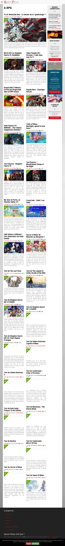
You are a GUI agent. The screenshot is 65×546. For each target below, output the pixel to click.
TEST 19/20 (7, 412)
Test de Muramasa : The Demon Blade (35, 408)
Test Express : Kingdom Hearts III (13, 165)
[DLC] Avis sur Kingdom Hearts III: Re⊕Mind (13, 54)
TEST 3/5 (6, 94)
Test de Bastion (10, 441)
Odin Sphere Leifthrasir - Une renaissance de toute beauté (13, 236)
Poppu (39, 477)
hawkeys (40, 445)
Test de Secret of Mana (13, 467)
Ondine (15, 204)
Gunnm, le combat (53, 21)
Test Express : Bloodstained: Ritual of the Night (35, 164)
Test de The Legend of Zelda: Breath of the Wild (35, 272)
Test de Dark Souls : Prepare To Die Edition (12, 409)
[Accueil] (11, 2)
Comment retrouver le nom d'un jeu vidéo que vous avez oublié (55, 16)
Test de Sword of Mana (35, 475)
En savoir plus (35, 543)
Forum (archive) (9, 530)
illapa (16, 443)
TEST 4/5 (6, 17)
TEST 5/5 (6, 132)
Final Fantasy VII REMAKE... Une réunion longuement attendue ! (12, 128)
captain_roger (41, 346)
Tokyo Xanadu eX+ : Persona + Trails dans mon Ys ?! (34, 55)
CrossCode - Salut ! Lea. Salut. (35, 201)
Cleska (17, 377)
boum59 (39, 411)
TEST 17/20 (7, 377)
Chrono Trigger (7, 538)
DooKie (58, 28)
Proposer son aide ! (55, 92)
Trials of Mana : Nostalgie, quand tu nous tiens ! (35, 126)
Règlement (7, 520)
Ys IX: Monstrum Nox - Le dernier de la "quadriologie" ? (25, 14)
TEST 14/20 (29, 346)
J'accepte (29, 543)
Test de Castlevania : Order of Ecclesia (34, 372)
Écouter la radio (54, 117)
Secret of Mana (53, 536)
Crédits (7, 523)
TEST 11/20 (29, 445)
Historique (7, 517)
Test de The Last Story (12, 271)
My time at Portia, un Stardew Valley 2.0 (12, 201)
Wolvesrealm (18, 273)
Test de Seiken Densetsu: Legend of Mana (36, 342)
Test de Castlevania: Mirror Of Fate (34, 442)
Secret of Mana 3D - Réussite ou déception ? (35, 236)
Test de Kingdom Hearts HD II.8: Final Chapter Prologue (13, 338)
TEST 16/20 (29, 375)
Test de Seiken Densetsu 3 (13, 373)
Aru (15, 17)
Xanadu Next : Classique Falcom (35, 91)
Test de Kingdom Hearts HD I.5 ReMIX (35, 308)
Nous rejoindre (9, 514)
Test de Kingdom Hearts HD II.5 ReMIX (13, 301)
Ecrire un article (54, 59)
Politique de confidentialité (11, 526)
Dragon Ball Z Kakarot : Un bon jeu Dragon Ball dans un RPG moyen (12, 89)
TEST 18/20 (29, 477)
